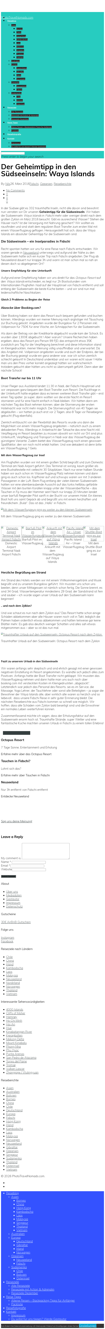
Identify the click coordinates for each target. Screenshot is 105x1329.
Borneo (19, 29)
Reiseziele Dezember (20, 119)
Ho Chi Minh (14, 1020)
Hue (9, 1028)
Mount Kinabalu (16, 1043)
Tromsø (10, 1065)
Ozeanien (15, 82)
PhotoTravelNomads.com (17, 17)
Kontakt (10, 138)
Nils (7, 184)
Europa (14, 64)
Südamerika (16, 93)
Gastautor (12, 899)
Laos (18, 43)
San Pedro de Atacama (21, 1057)
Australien (15, 61)
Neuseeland (21, 86)
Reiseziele (11, 107)
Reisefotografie (14, 134)
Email (5, 865)
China (18, 32)
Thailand (20, 54)
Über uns (12, 891)
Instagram (7, 937)
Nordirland (13, 983)
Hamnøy (11, 1017)
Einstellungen (87, 1325)
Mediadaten (14, 895)
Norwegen (20, 79)
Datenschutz (14, 906)
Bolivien (19, 100)
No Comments (15, 190)
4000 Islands (14, 1009)
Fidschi (19, 89)
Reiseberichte (62, 184)
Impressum (16, 143)
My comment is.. (11, 858)
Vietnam (19, 57)
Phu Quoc (12, 1050)
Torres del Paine (16, 1061)
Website (6, 869)
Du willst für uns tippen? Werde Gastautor (28, 146)
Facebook (7, 941)
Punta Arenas (15, 1054)
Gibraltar (20, 72)
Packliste (15, 130)
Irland (18, 75)
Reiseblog (11, 21)
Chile (18, 97)
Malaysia (20, 47)
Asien (13, 25)
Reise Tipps (12, 122)
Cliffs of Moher (15, 1013)
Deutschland (21, 68)
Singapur (20, 50)
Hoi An (10, 1024)
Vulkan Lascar (15, 1069)
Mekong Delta (15, 1039)
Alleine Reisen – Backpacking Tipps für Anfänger (31, 127)
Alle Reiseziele (17, 112)
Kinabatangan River (19, 1031)
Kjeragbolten (14, 1035)
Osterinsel (20, 104)
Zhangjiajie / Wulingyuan (22, 1072)
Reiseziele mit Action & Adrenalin (25, 115)
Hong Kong (21, 36)
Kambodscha (22, 39)
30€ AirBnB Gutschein (16, 922)
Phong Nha (13, 1046)
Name (6, 862)
